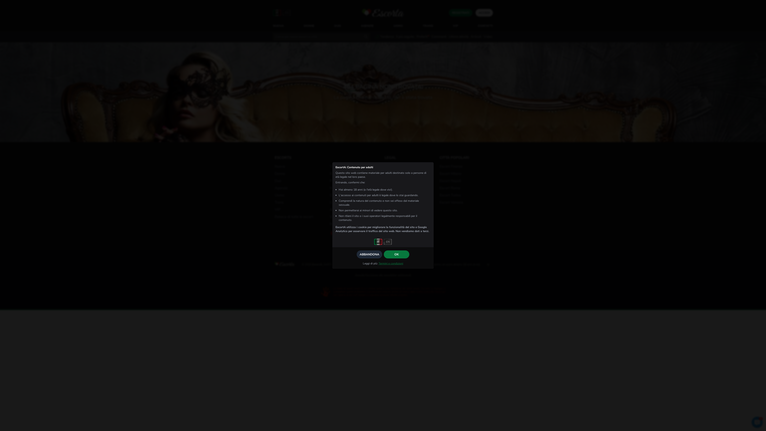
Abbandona (369, 254)
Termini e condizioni (391, 263)
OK (396, 254)
